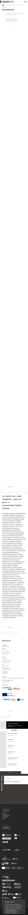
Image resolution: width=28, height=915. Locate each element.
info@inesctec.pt (6, 810)
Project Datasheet (6, 681)
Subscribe (6, 827)
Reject (14, 912)
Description (8, 4)
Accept (8, 912)
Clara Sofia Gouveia (6, 669)
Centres (22, 4)
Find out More (12, 910)
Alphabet (14, 730)
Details (14, 4)
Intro (3, 4)
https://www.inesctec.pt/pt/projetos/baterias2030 (13, 678)
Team (18, 4)
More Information (11, 20)
